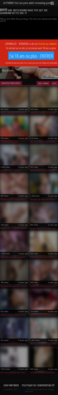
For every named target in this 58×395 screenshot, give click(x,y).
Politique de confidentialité (49, 63)
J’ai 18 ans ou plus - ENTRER (31, 55)
